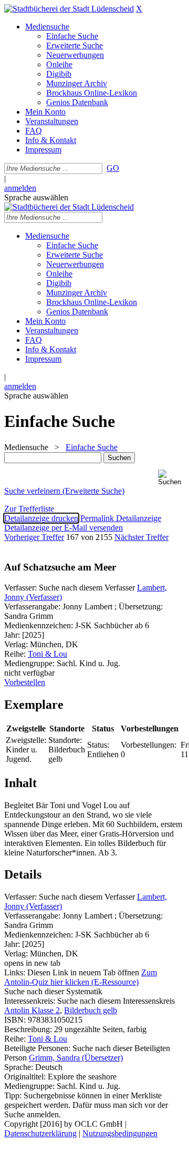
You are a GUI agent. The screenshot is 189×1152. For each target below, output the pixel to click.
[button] (171, 478)
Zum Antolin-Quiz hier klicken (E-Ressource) (80, 977)
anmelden (20, 187)
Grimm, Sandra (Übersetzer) (76, 1057)
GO (113, 168)
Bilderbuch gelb (90, 1010)
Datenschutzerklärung (40, 1133)
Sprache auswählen (36, 197)
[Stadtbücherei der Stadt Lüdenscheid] (69, 8)
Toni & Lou (47, 653)
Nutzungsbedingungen (120, 1133)
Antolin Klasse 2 (32, 1010)
